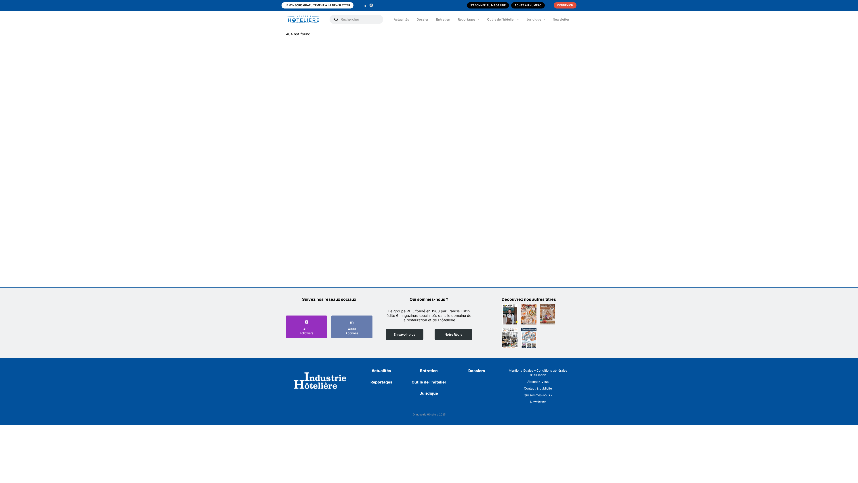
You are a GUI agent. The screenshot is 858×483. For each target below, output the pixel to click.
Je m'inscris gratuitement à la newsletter (317, 5)
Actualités (401, 19)
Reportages (466, 19)
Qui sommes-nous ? (538, 395)
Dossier (423, 19)
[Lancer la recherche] (336, 19)
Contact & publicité (538, 388)
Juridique (533, 19)
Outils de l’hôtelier (501, 19)
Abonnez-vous (538, 381)
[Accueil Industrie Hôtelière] (306, 19)
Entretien (443, 19)
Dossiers (476, 371)
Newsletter (561, 19)
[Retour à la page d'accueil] (320, 381)
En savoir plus (404, 334)
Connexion (565, 5)
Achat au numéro (528, 5)
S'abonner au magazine (488, 5)
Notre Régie (453, 334)
